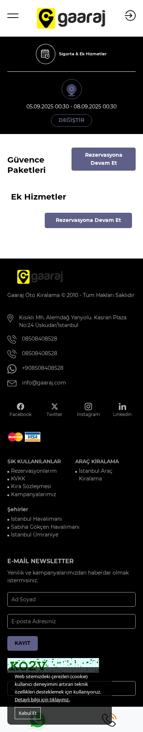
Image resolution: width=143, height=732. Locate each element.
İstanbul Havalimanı (36, 519)
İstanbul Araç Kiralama (96, 475)
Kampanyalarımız (33, 494)
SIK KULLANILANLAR (34, 461)
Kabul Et (28, 713)
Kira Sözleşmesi (31, 486)
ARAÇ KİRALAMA (97, 461)
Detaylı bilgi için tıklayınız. (42, 699)
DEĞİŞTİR (71, 120)
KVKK (18, 479)
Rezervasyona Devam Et (103, 159)
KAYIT (22, 643)
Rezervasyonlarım (34, 471)
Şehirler (17, 509)
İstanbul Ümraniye (34, 535)
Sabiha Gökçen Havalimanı (45, 527)
